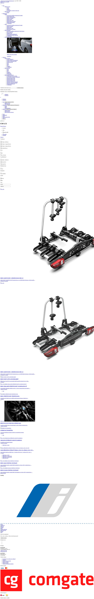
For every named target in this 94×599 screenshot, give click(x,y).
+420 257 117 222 (3, 0)
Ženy (8, 63)
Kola (3, 5)
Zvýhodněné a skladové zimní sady (13, 10)
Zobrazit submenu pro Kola (9, 102)
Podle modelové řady (10, 16)
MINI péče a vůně (10, 28)
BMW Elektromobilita (11, 22)
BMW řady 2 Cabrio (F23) (5, 146)
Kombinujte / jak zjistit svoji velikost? (9, 558)
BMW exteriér (9, 19)
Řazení (1, 126)
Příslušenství (5, 13)
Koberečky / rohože (4, 159)
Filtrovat (4, 126)
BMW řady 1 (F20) (6, 445)
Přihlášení (6, 94)
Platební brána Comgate (7, 560)
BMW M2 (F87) (3, 148)
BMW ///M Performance (11, 17)
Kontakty (4, 559)
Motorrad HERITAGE (11, 83)
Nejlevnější (4, 134)
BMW (6, 14)
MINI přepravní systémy (11, 29)
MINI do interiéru (10, 26)
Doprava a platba (5, 561)
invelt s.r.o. (2, 2)
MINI (6, 24)
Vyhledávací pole (3, 87)
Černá (1, 153)
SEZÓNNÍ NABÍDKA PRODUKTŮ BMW (15, 15)
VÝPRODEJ (9, 23)
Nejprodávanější (5, 132)
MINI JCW (9, 73)
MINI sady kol (7, 11)
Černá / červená (3, 155)
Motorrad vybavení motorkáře (12, 82)
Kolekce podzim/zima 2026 (11, 61)
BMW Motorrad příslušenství (12, 34)
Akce (3, 130)
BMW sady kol (7, 6)
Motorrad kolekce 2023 (11, 80)
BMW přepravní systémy (11, 21)
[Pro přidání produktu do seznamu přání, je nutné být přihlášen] (0, 188)
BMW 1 (4, 118)
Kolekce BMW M (10, 59)
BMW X (8, 9)
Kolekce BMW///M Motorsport (12, 60)
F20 (1, 168)
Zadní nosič (3, 164)
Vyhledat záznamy (20, 87)
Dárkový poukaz (5, 562)
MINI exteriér (9, 27)
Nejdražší (4, 135)
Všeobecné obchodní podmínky (8, 563)
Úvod (4, 114)
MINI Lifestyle (7, 68)
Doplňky (8, 66)
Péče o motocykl (10, 32)
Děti (7, 65)
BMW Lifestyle (7, 58)
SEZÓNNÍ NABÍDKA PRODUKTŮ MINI (14, 25)
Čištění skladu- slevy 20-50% (12, 76)
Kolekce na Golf (10, 62)
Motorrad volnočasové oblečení (12, 81)
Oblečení (4, 57)
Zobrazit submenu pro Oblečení (11, 109)
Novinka (4, 128)
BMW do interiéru (10, 18)
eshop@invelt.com (10, 0)
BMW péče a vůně (10, 20)
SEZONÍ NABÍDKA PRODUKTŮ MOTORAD (15, 31)
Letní (8, 7)
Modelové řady (9, 33)
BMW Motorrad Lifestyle (9, 75)
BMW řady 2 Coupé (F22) (5, 144)
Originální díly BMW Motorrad (12, 35)
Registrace (6, 95)
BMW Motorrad (7, 30)
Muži (8, 64)
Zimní (8, 8)
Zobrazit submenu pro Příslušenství (13, 105)
